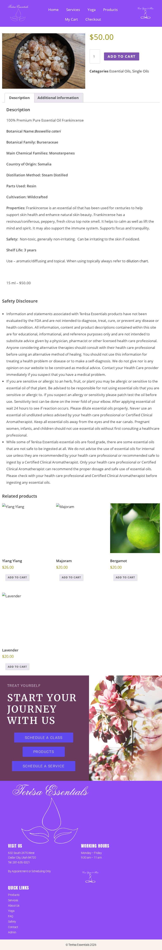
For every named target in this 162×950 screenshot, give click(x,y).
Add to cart (122, 56)
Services (73, 9)
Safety (12, 921)
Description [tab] (19, 97)
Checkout (93, 19)
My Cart (71, 19)
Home (53, 9)
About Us (13, 905)
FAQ (10, 916)
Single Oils (140, 71)
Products (110, 9)
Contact (13, 927)
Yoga (92, 9)
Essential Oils (120, 71)
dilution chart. (137, 261)
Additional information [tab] (58, 97)
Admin (12, 932)
